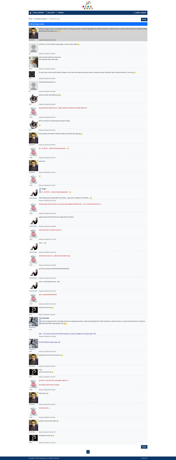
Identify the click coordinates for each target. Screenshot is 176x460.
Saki (30, 78)
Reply (144, 19)
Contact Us (144, 458)
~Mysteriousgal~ (33, 198)
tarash (30, 68)
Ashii (30, 104)
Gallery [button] (51, 12)
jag (30, 53)
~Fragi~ (31, 117)
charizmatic (32, 40)
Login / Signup (140, 12)
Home (31, 19)
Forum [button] (60, 12)
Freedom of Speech (40, 19)
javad (30, 314)
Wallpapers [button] (38, 12)
